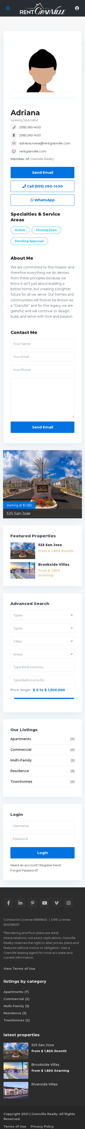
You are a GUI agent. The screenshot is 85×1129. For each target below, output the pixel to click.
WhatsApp (44, 200)
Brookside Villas (53, 564)
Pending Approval (29, 241)
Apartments (20, 739)
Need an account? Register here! (35, 865)
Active (20, 230)
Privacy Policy (42, 1126)
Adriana (25, 112)
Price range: (20, 689)
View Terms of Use (19, 968)
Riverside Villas (44, 1084)
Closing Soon (46, 230)
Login (42, 852)
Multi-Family (21, 760)
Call (44, 186)
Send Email (42, 172)
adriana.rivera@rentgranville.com (44, 143)
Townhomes (21, 781)
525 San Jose (18, 513)
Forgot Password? (24, 870)
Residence (19, 771)
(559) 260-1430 (30, 127)
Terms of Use (15, 1126)
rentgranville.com (32, 151)
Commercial (20, 749)
